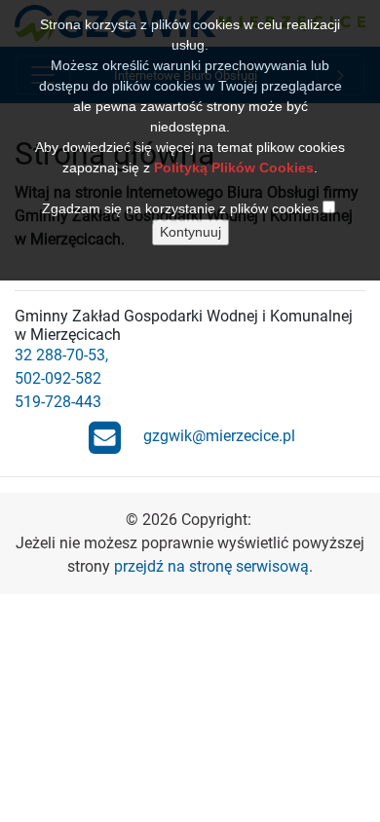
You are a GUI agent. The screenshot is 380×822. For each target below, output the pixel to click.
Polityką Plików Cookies (234, 167)
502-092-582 (58, 378)
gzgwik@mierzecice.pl (219, 436)
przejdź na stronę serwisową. (213, 566)
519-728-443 (58, 401)
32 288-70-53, (61, 355)
